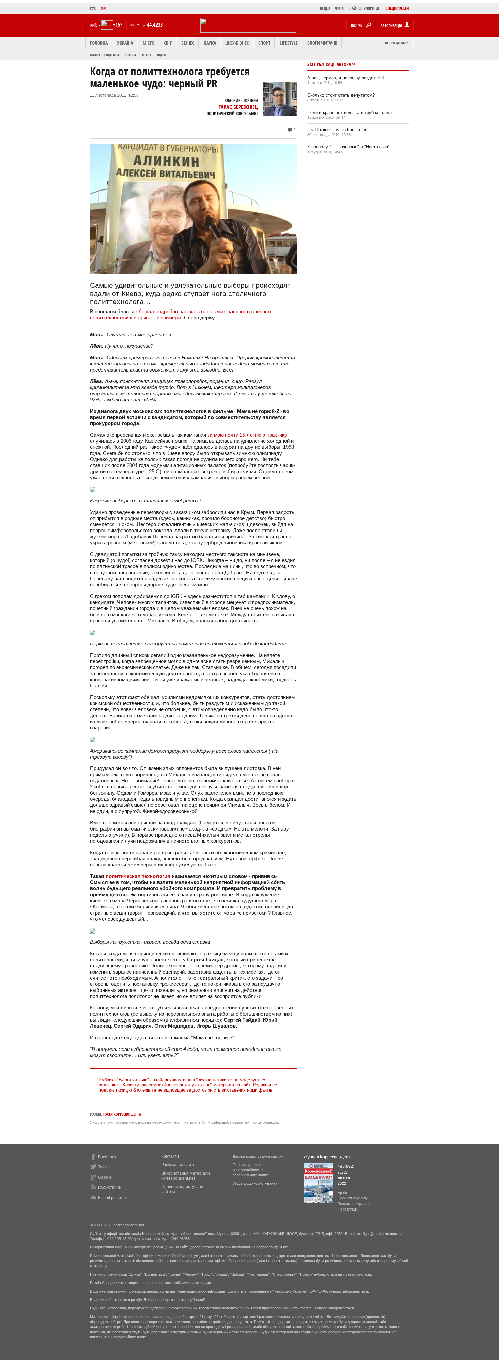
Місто (148, 43)
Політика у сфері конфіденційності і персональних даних (250, 1170)
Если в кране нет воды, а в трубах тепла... (351, 112)
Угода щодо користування (255, 1183)
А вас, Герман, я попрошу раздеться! (345, 77)
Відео (161, 54)
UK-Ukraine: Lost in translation (337, 129)
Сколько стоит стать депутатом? (341, 95)
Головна (99, 43)
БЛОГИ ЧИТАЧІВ (322, 43)
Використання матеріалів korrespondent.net (185, 1176)
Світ (168, 43)
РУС (93, 8)
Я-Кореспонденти (104, 54)
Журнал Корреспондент (327, 1157)
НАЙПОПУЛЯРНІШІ (365, 8)
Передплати (348, 1209)
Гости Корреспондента (122, 1114)
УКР (104, 8)
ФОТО (339, 8)
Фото (146, 54)
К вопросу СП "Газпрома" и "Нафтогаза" (348, 146)
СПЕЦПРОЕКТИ (397, 8)
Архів (342, 1193)
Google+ (106, 1177)
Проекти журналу (353, 1198)
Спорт (264, 43)
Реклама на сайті (177, 1164)
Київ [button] (94, 25)
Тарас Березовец (238, 107)
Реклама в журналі (354, 1204)
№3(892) (346, 1166)
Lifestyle (289, 43)
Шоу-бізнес (237, 43)
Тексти (130, 54)
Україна (125, 43)
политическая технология (138, 876)
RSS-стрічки (110, 1187)
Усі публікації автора (329, 64)
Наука (210, 43)
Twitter (104, 1167)
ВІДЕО (325, 8)
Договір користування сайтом (258, 1156)
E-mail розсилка (113, 1197)
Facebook (107, 1157)
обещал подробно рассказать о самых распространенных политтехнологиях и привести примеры (181, 314)
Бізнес (187, 43)
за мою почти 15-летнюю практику (247, 435)
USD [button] (133, 24)
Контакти (170, 1156)
